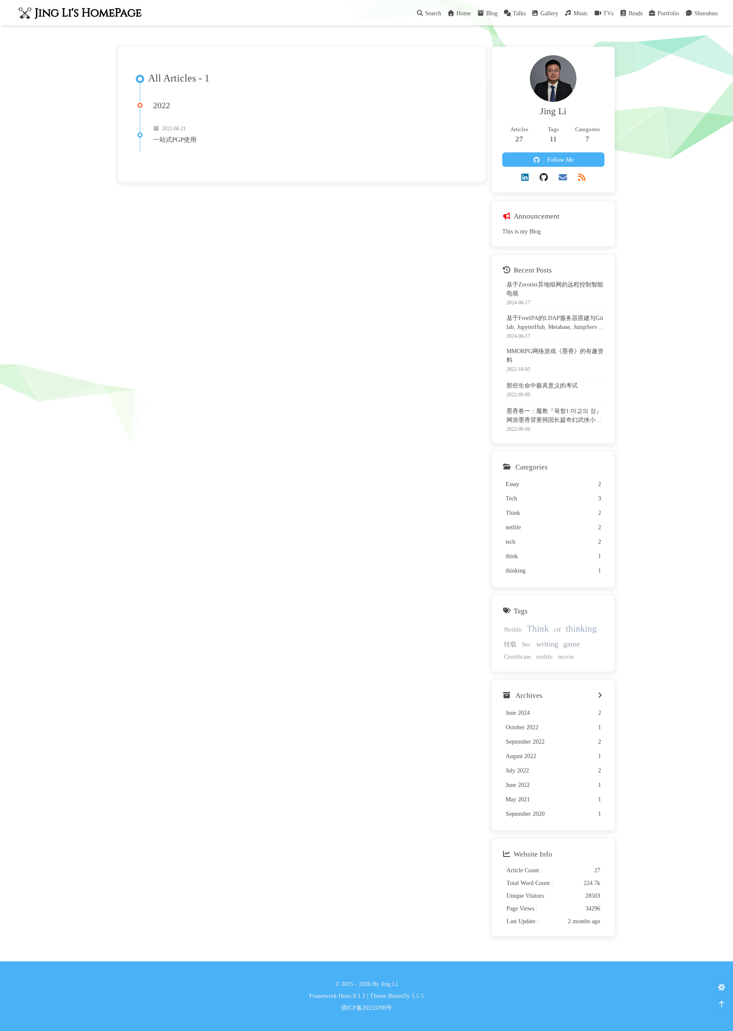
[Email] (562, 177)
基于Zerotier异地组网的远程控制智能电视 (554, 289)
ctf (557, 629)
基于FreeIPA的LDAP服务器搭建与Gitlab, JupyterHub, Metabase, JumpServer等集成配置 (554, 323)
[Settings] (721, 987)
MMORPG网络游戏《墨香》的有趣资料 (555, 355)
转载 (510, 644)
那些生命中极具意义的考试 (542, 385)
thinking (581, 629)
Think (538, 629)
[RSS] (581, 177)
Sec (526, 644)
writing (547, 644)
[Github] (544, 177)
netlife (544, 656)
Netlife (513, 629)
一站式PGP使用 (174, 139)
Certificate (517, 656)
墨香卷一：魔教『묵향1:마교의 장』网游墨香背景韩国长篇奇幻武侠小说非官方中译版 (554, 416)
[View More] (600, 695)
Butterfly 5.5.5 (406, 996)
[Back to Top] (721, 1004)
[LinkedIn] (525, 177)
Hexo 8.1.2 (352, 996)
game (571, 644)
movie (566, 656)
